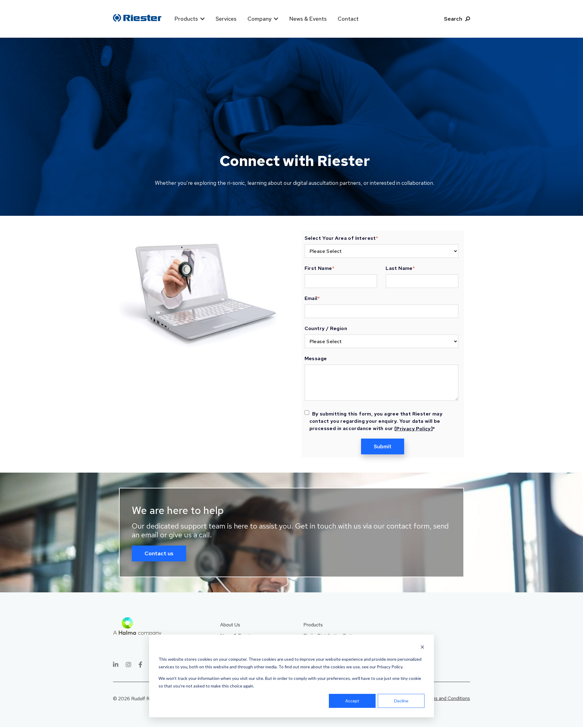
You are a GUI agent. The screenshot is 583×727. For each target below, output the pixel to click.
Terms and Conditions (447, 698)
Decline (401, 700)
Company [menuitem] (259, 18)
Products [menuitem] (186, 18)
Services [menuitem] (226, 18)
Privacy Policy (413, 429)
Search (453, 18)
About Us (230, 625)
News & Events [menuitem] (308, 18)
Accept (352, 700)
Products (313, 625)
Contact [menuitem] (348, 18)
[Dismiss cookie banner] (422, 648)
